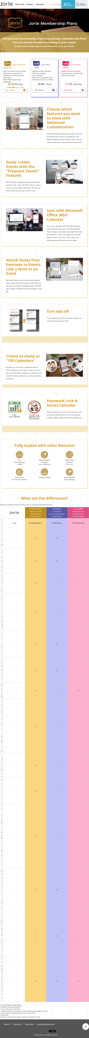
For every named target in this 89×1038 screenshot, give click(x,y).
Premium (53, 4)
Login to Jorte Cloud (81, 4)
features (30, 4)
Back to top (85, 1026)
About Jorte (20, 4)
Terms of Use (17, 1024)
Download (40, 4)
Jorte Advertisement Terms (45, 1024)
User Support (68, 4)
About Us (7, 1024)
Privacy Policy (29, 1024)
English (57, 4)
